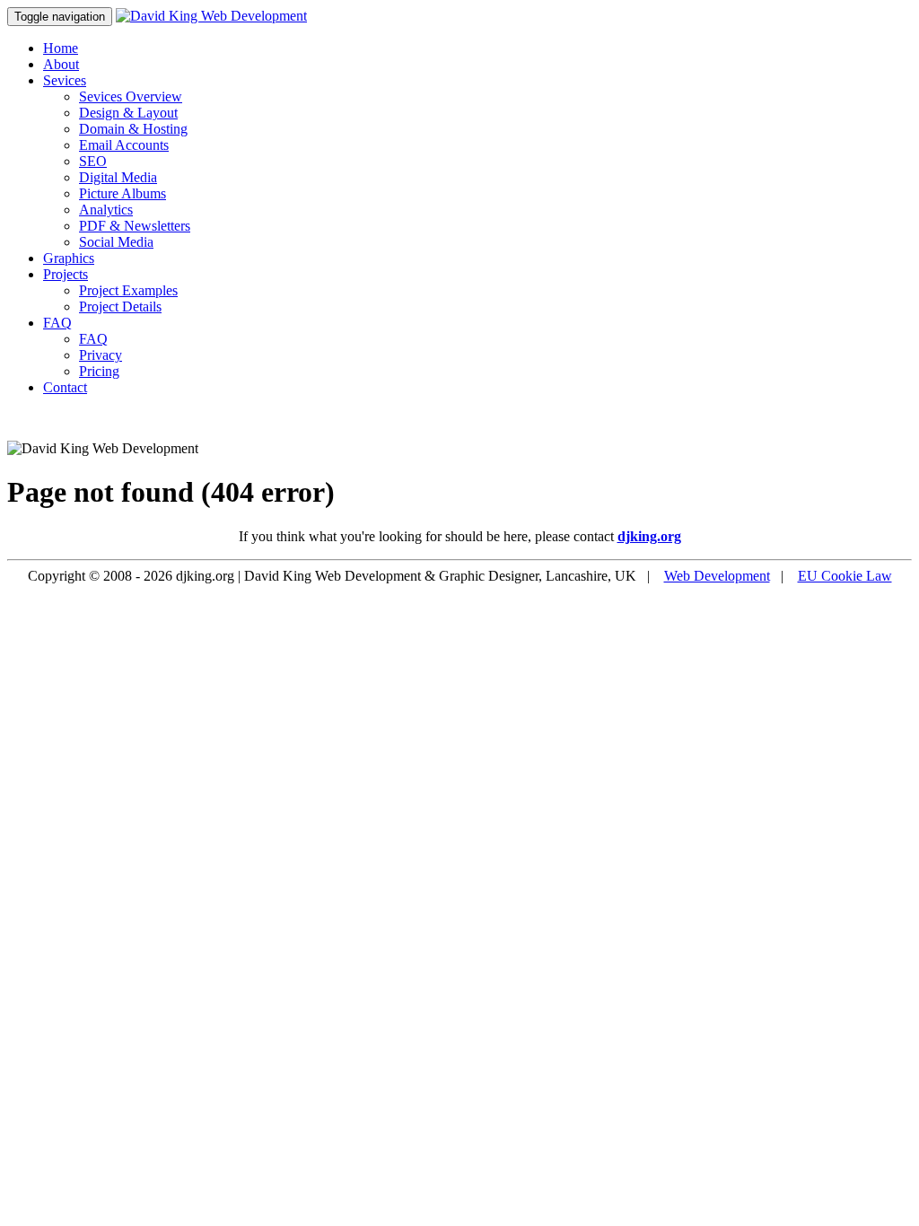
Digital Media (118, 177)
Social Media (116, 242)
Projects (65, 274)
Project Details (120, 306)
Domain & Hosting (133, 128)
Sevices (64, 80)
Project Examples (128, 290)
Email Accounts (124, 145)
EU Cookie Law (845, 575)
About (61, 64)
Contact (65, 387)
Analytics (106, 209)
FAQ (57, 322)
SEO (93, 161)
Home (60, 48)
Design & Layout (128, 112)
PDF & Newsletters (134, 225)
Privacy (100, 355)
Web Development (717, 575)
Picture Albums (122, 193)
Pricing (99, 371)
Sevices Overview (130, 96)
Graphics (68, 258)
